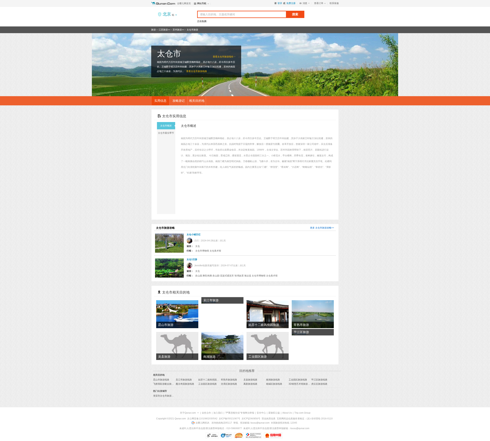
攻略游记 (178, 100)
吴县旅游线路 (250, 379)
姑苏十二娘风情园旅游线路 (212, 379)
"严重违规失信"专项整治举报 (239, 412)
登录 (280, 3)
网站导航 (201, 3)
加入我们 (218, 412)
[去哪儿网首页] (163, 3)
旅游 (153, 29)
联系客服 (334, 3)
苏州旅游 (177, 29)
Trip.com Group (302, 412)
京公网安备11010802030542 (202, 418)
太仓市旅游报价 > (226, 56)
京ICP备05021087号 (229, 418)
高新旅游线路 (250, 384)
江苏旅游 (163, 29)
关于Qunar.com (188, 412)
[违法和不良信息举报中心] (253, 435)
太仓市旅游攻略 (323, 227)
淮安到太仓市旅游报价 (164, 395)
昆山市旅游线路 (161, 379)
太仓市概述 (166, 125)
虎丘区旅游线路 (319, 384)
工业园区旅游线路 (298, 379)
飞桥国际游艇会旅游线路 (165, 384)
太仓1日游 (192, 259)
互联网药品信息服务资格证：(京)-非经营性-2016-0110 (305, 418)
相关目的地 (196, 100)
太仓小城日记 (193, 234)
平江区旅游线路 (319, 379)
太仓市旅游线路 (199, 71)
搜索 (295, 14)
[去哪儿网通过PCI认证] (238, 435)
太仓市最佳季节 (166, 133)
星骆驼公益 (274, 412)
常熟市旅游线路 (229, 379)
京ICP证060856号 (251, 418)
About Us (287, 412)
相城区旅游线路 (274, 384)
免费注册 (291, 3)
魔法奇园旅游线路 (185, 384)
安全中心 (261, 412)
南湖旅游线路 (273, 379)
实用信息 (160, 100)
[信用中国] (273, 435)
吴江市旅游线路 (184, 379)
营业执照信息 (268, 418)
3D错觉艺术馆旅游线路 (300, 384)
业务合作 (206, 412)
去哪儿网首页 (184, 3)
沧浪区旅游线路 (229, 384)
